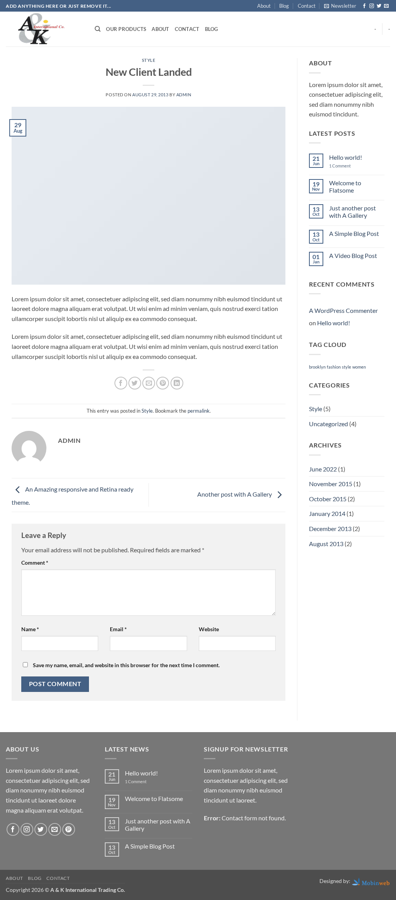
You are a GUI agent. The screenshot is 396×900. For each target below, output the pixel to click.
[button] (340, 6)
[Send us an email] (386, 6)
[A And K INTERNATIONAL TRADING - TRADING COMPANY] (44, 29)
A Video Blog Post (353, 255)
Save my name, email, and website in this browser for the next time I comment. (126, 665)
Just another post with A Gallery (352, 211)
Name (30, 629)
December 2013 (330, 528)
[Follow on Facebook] (364, 6)
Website (209, 629)
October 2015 (327, 498)
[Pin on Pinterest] (162, 383)
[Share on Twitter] (134, 383)
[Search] (98, 29)
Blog (284, 6)
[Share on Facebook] (120, 383)
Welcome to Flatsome (345, 186)
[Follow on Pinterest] (68, 829)
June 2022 (323, 469)
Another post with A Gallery (235, 494)
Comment (34, 562)
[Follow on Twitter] (379, 6)
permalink (199, 411)
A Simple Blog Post (354, 233)
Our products (126, 29)
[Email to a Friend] (148, 383)
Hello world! (345, 157)
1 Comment (345, 165)
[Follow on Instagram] (371, 6)
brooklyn (317, 366)
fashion (334, 366)
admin (183, 94)
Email (118, 629)
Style (148, 60)
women (359, 366)
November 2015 (330, 483)
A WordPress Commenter (343, 310)
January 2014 (327, 513)
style (346, 366)
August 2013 (326, 543)
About (264, 6)
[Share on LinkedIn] (177, 383)
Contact (307, 6)
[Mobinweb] (371, 881)
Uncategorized (328, 423)
